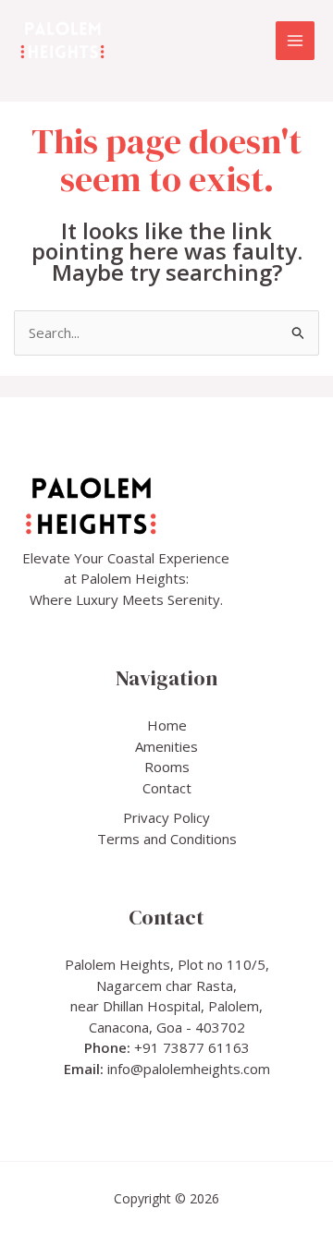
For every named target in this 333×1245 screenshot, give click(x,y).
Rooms (167, 766)
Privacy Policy (166, 817)
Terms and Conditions (167, 838)
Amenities (166, 746)
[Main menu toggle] (295, 41)
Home (167, 725)
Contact (166, 788)
